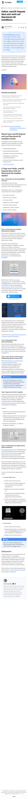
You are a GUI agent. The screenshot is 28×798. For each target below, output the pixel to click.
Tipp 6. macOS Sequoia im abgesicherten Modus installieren (13, 121)
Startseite (5, 8)
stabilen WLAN (8, 351)
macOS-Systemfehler (8, 164)
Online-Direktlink (15, 371)
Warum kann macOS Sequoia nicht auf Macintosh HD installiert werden (12, 96)
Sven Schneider (8, 26)
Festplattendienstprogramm (8, 403)
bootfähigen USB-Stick (9, 385)
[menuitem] (19, 27)
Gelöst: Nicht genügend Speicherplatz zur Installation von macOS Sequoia (18, 128)
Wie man (10, 8)
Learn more (20, 793)
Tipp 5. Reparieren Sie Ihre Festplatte (12, 118)
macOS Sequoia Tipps (18, 8)
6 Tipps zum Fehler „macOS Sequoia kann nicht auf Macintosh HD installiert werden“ (14, 100)
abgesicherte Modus (9, 449)
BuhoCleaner (4, 255)
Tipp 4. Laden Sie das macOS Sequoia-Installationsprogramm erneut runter (12, 115)
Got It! (14, 796)
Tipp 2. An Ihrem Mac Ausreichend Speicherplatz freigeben (12, 107)
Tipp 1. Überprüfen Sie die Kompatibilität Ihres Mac (13, 104)
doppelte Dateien (5, 287)
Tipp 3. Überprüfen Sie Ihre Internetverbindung (10, 111)
